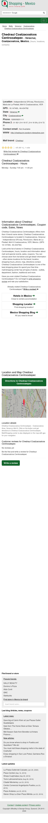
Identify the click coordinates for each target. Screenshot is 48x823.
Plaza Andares (14, 791)
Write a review (11, 463)
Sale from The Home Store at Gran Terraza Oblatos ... (21, 727)
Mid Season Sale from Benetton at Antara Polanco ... (20, 733)
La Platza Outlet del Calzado (20, 769)
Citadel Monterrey (16, 782)
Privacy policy (35, 805)
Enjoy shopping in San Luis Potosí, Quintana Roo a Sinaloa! (23, 755)
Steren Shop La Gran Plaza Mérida (23, 794)
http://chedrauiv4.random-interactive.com (27, 132)
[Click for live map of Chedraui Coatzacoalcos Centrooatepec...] (24, 403)
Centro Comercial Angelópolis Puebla (22, 786)
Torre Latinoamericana (18, 779)
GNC (5, 692)
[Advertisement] (24, 73)
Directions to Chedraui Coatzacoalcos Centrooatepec (24, 382)
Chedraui (19, 140)
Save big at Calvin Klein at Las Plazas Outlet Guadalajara (21, 721)
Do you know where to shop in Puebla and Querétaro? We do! (20, 743)
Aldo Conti (7, 689)
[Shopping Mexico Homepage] (24, 5)
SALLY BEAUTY (10, 683)
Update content (21, 805)
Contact (10, 805)
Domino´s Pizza (10, 686)
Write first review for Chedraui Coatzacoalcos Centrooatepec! (22, 152)
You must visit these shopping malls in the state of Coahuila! (23, 749)
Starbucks (7, 695)
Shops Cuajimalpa (16, 776)
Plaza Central (14, 773)
